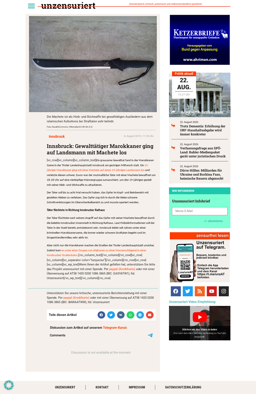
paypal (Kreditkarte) (122, 269)
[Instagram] (224, 291)
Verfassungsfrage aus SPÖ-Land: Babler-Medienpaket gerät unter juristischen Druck (203, 152)
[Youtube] (212, 291)
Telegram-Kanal (114, 328)
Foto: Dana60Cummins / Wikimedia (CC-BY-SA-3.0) (69, 127)
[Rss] (200, 291)
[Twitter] (188, 291)
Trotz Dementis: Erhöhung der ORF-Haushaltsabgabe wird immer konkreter (202, 130)
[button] (31, 5)
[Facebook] (176, 291)
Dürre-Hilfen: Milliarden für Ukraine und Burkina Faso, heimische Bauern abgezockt (201, 174)
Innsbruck (57, 136)
